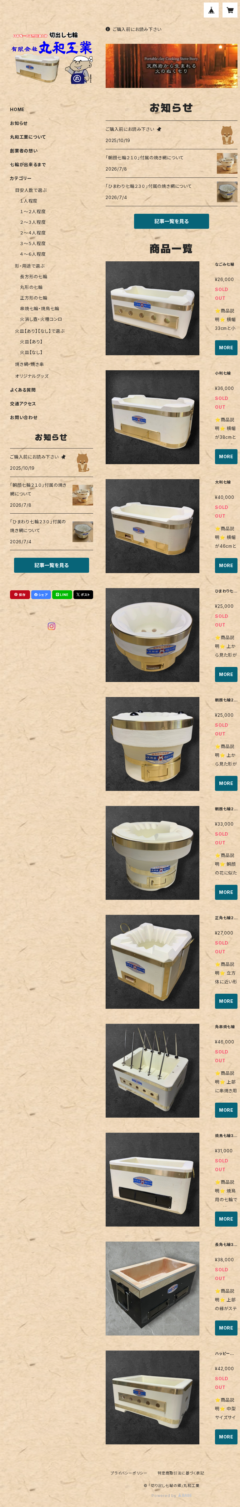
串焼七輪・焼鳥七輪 (39, 308)
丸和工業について (28, 137)
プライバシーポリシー (129, 1473)
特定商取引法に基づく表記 (181, 1473)
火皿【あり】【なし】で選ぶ (39, 331)
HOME (17, 109)
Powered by (165, 1495)
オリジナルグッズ (31, 376)
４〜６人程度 (33, 254)
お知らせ (19, 123)
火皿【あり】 (31, 341)
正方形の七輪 (34, 297)
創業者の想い (24, 150)
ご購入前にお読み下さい (137, 29)
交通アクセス (23, 403)
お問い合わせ (24, 417)
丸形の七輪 (31, 287)
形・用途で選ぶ (30, 266)
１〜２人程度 (33, 211)
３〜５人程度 (33, 243)
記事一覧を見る (171, 221)
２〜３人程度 (33, 222)
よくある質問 (23, 389)
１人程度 (29, 200)
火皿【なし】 (31, 352)
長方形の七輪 (34, 276)
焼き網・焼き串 (29, 364)
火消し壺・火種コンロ (41, 319)
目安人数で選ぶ (31, 190)
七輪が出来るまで (28, 164)
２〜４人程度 (33, 232)
